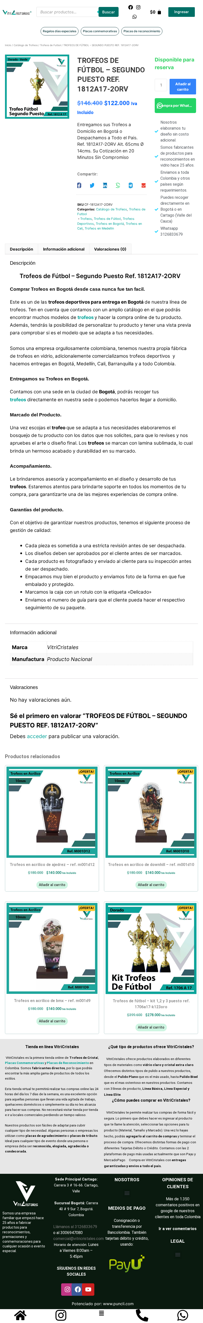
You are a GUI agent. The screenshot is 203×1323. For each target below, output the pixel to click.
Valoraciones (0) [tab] (110, 249)
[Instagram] (138, 7)
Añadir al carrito (183, 86)
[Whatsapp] (134, 16)
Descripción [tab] (21, 249)
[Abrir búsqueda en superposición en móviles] (77, 12)
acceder (37, 736)
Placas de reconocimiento (142, 31)
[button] (79, 185)
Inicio (8, 45)
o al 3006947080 (68, 1232)
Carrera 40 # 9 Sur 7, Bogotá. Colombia (78, 1209)
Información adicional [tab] (63, 249)
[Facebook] (130, 7)
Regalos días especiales (59, 31)
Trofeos (86, 219)
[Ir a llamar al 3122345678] (142, 1315)
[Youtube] (88, 1289)
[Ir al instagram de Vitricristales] (61, 1315)
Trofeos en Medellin (99, 228)
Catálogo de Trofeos (26, 45)
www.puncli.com (118, 1303)
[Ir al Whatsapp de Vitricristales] (183, 1315)
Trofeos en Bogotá (110, 224)
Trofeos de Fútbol (107, 219)
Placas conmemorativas (100, 31)
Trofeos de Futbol (50, 45)
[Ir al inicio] (20, 1315)
